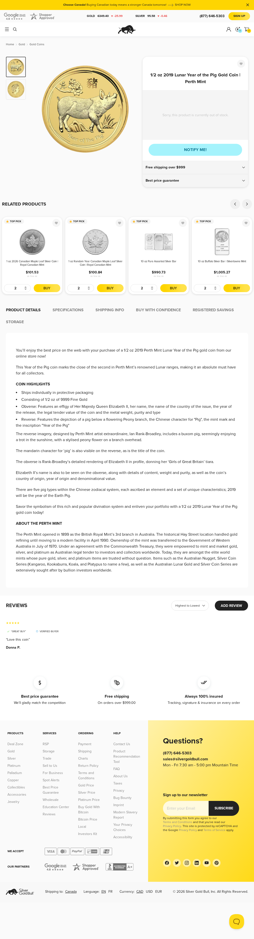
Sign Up (239, 16)
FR (110, 891)
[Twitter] (177, 863)
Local (82, 827)
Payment (84, 744)
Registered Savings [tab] (213, 310)
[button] (195, 167)
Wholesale (51, 800)
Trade (47, 758)
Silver (151, 16)
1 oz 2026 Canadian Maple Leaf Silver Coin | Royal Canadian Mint (32, 263)
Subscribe (224, 808)
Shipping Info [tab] (109, 310)
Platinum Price (89, 800)
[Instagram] (187, 863)
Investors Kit (87, 834)
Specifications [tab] (68, 310)
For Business (53, 773)
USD (149, 891)
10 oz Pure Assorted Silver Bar (158, 261)
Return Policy (88, 766)
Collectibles (16, 787)
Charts (83, 758)
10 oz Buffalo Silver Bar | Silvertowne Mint (222, 261)
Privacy (118, 790)
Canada (71, 891)
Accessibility (122, 837)
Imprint (118, 805)
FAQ (116, 769)
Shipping (85, 751)
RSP (46, 744)
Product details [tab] (23, 310)
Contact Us (121, 744)
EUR (158, 891)
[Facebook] (167, 863)
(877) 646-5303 (212, 16)
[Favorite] (241, 64)
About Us (120, 776)
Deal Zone (15, 744)
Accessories (16, 794)
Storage (49, 751)
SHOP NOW (183, 5)
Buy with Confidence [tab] (158, 310)
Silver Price (86, 792)
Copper (13, 780)
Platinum (13, 766)
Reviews (49, 814)
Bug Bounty (122, 798)
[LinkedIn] (197, 863)
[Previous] (37, 108)
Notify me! (195, 149)
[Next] (133, 108)
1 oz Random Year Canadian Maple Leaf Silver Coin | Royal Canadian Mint (95, 263)
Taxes (117, 783)
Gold (105, 16)
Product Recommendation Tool (126, 756)
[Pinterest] (217, 863)
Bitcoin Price (87, 819)
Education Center (56, 807)
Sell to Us (50, 766)
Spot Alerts (51, 780)
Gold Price (86, 785)
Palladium (14, 773)
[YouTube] (207, 863)
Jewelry (13, 802)
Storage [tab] (15, 321)
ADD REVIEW (231, 606)
